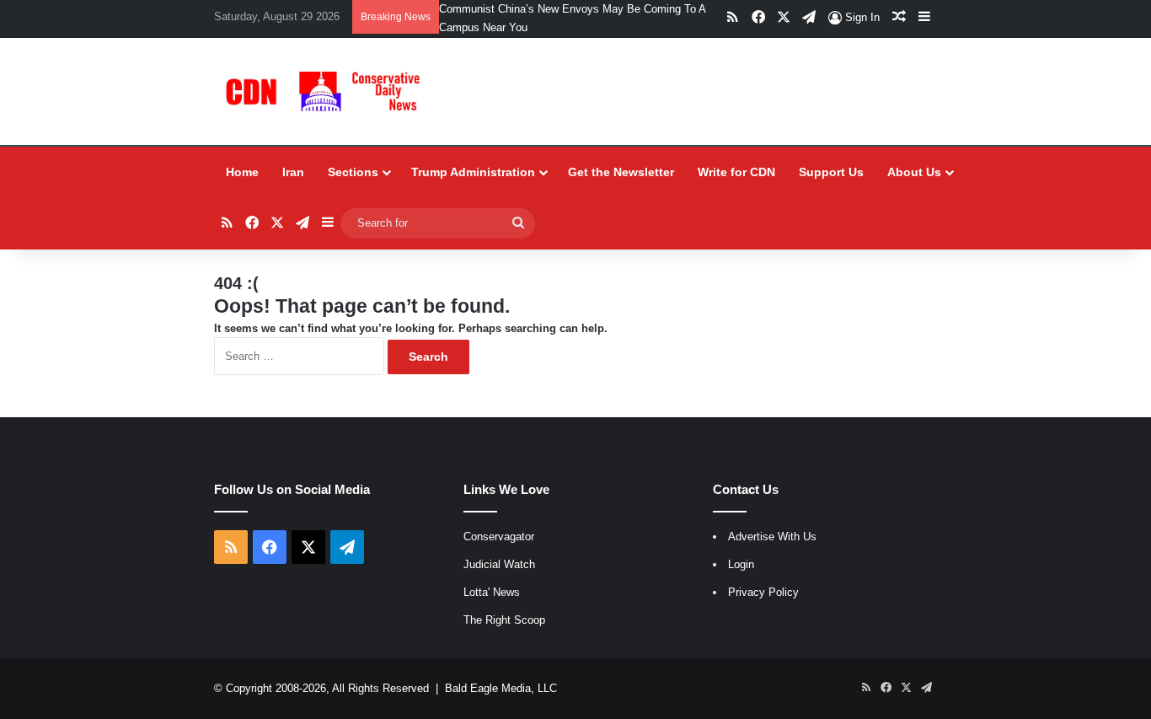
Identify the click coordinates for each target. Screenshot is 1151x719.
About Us (914, 172)
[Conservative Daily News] (326, 91)
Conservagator (498, 536)
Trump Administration (473, 172)
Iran (293, 172)
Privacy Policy (763, 592)
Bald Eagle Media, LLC (501, 688)
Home (242, 172)
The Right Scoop (504, 620)
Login (741, 564)
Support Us (831, 172)
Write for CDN (736, 172)
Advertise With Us (772, 536)
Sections (353, 172)
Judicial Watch (499, 564)
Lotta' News (491, 592)
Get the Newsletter (621, 172)
